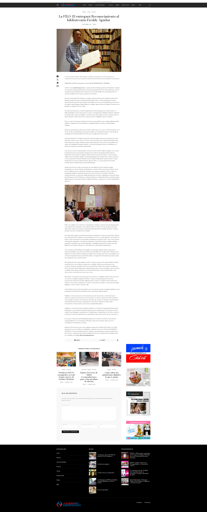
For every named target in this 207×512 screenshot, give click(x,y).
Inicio (84, 5)
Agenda (84, 11)
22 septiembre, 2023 (86, 24)
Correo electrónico (86, 424)
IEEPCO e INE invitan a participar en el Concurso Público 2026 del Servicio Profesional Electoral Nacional (140, 455)
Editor (94, 24)
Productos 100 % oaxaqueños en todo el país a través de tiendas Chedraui (66, 376)
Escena (111, 5)
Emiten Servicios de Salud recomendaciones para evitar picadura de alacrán (89, 377)
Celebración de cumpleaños (105, 473)
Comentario (65, 405)
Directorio (147, 502)
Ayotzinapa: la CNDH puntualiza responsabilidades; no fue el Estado (107, 481)
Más (140, 5)
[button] (149, 5)
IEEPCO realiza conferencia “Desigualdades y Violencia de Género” (139, 464)
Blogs (133, 5)
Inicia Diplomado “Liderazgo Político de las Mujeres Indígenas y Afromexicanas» (140, 481)
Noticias (94, 11)
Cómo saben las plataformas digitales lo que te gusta (111, 374)
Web (101, 424)
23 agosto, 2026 (91, 384)
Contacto (139, 502)
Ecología (84, 369)
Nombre (64, 424)
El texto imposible (102, 490)
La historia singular (103, 464)
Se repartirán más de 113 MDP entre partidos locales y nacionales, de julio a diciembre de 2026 (139, 473)
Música (91, 5)
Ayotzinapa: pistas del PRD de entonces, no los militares (106, 455)
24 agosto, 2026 (69, 382)
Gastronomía (125, 5)
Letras (117, 5)
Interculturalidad (100, 5)
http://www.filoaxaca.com (87, 335)
